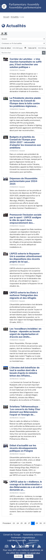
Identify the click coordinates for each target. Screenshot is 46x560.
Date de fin (32, 48)
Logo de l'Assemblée (16, 540)
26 (25, 523)
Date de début (6, 48)
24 (18, 523)
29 (37, 523)
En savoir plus (34, 553)
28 (33, 523)
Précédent (7, 523)
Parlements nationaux (33, 535)
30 (41, 523)
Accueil (6, 17)
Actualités (15, 17)
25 (22, 523)
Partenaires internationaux (23, 537)
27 (29, 523)
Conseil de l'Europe (11, 535)
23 (14, 523)
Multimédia (34, 540)
